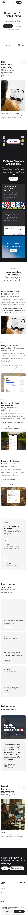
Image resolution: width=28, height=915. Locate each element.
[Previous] (19, 63)
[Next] (24, 63)
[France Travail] (16, 204)
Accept (19, 911)
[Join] (3, 2)
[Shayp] (23, 45)
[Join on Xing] (24, 882)
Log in (12, 2)
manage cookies (6, 908)
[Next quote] (20, 734)
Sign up (19, 2)
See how (13, 250)
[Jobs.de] (21, 204)
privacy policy (19, 907)
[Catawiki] (15, 45)
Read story (7, 626)
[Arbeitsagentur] (5, 204)
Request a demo (18, 868)
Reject (7, 911)
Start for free (8, 26)
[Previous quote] (16, 734)
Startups (3, 832)
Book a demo (19, 26)
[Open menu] (24, 2)
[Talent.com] (10, 204)
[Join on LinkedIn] (21, 882)
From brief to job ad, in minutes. (10, 113)
